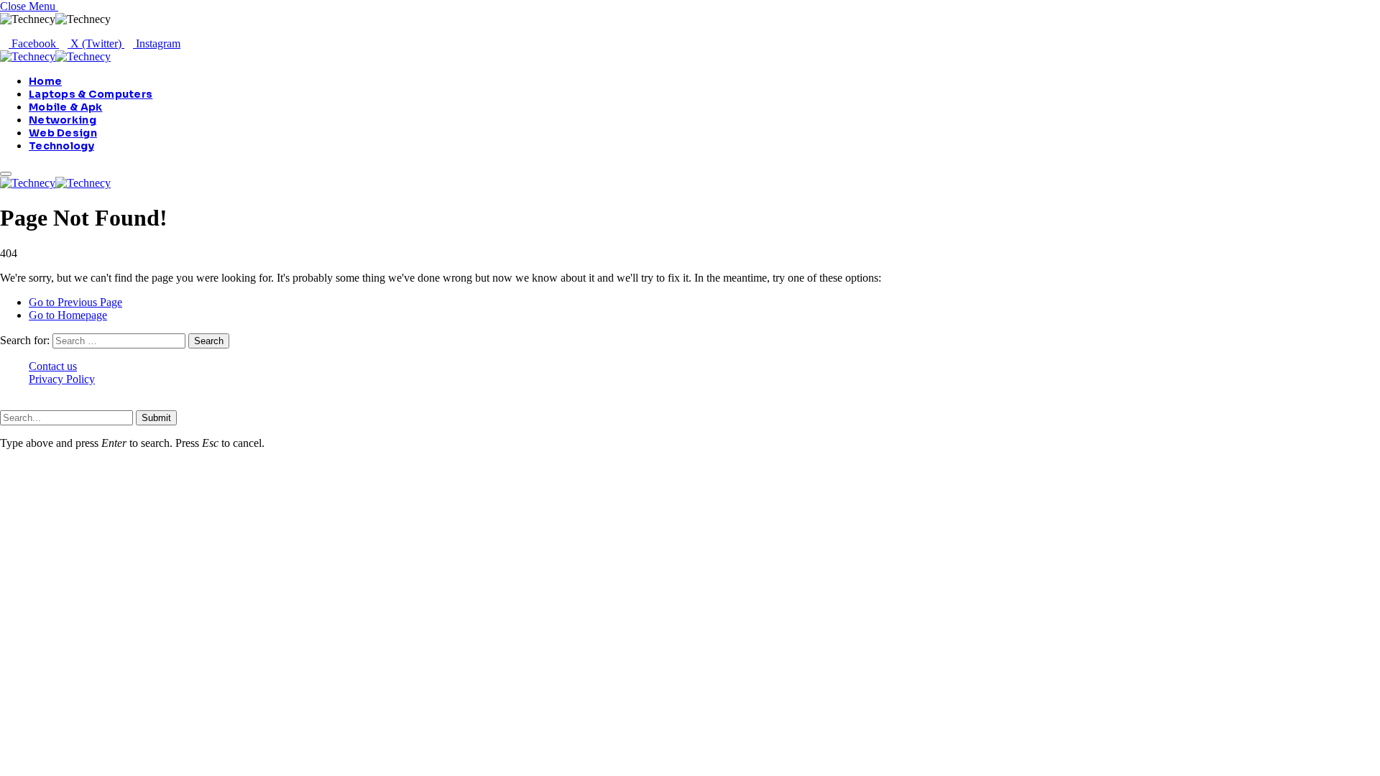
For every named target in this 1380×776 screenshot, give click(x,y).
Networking (62, 120)
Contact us (53, 366)
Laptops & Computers (90, 94)
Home (45, 81)
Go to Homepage (68, 315)
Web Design (63, 132)
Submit (156, 417)
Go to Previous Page (75, 302)
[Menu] (6, 174)
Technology (61, 145)
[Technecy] (55, 56)
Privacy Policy (62, 379)
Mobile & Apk (65, 107)
